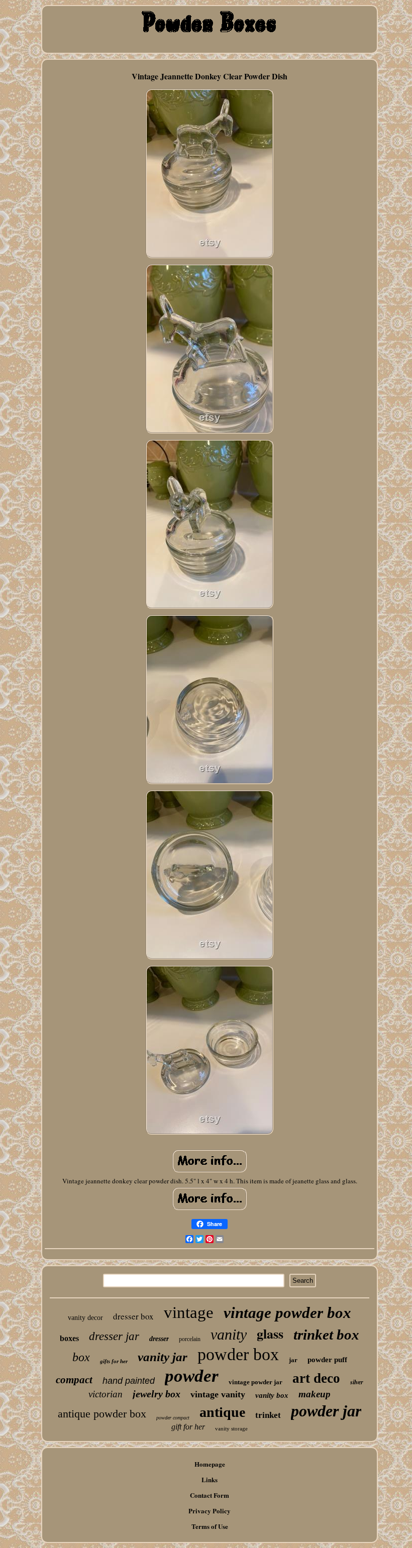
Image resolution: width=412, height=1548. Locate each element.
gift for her (188, 1426)
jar (293, 1360)
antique (222, 1412)
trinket (268, 1415)
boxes (69, 1338)
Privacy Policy (209, 1510)
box (81, 1357)
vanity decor (85, 1317)
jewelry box (156, 1393)
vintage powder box (287, 1312)
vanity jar (162, 1357)
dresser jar (114, 1336)
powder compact (172, 1417)
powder (192, 1376)
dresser (159, 1339)
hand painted (128, 1381)
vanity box (271, 1395)
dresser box (133, 1316)
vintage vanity (217, 1394)
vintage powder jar (255, 1382)
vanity (229, 1334)
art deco (316, 1378)
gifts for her (114, 1361)
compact (74, 1380)
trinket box (326, 1334)
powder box (238, 1354)
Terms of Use (209, 1526)
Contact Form (209, 1495)
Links (209, 1479)
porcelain (189, 1339)
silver (356, 1382)
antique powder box (102, 1413)
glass (270, 1333)
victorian (105, 1394)
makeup (314, 1394)
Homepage (209, 1464)
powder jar (326, 1411)
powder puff (327, 1360)
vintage (189, 1312)
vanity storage (231, 1428)
